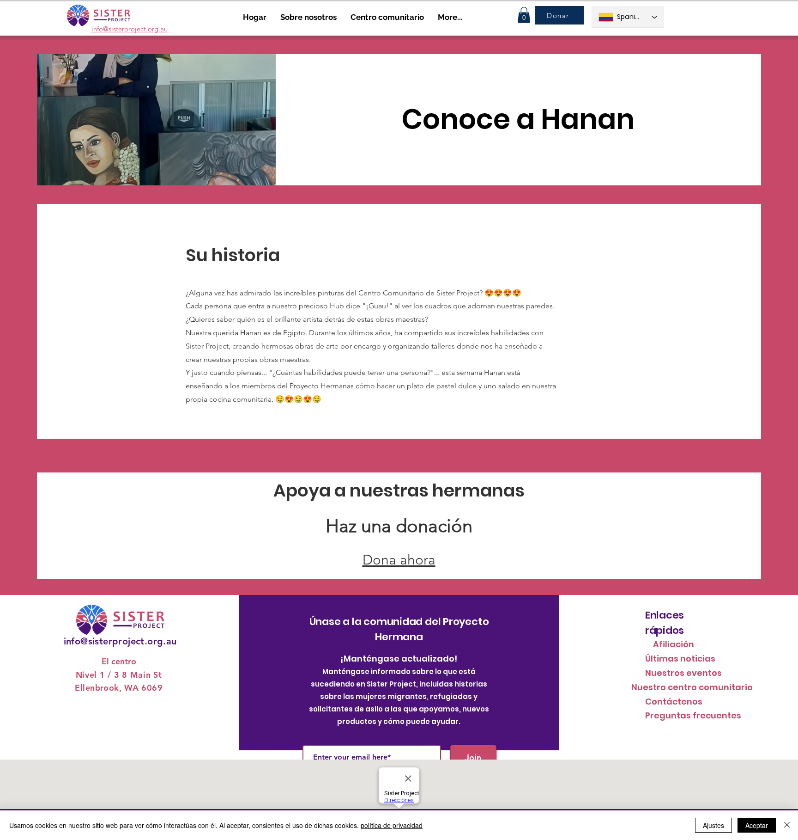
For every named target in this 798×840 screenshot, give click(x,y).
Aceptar (756, 825)
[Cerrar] (786, 825)
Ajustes (713, 825)
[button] (524, 15)
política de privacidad (392, 825)
